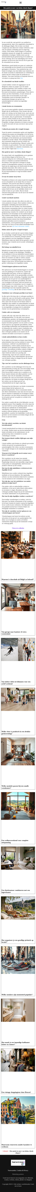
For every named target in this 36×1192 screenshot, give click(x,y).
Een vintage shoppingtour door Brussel (16, 1092)
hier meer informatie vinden (20, 226)
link (21, 78)
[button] (20, 2)
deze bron (20, 148)
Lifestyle (5, 1151)
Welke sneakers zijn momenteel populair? (17, 995)
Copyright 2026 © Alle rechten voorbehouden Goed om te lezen (18, 1185)
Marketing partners (18, 1174)
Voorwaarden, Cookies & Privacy (18, 1170)
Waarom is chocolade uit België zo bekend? (18, 579)
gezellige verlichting (8, 289)
